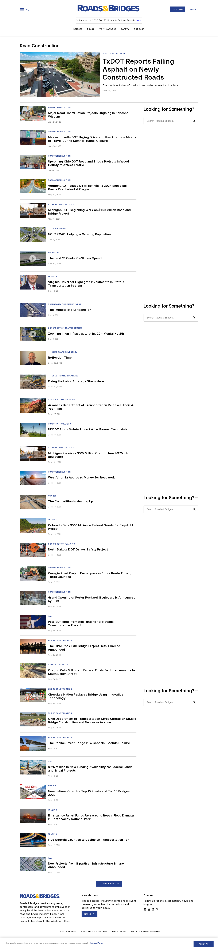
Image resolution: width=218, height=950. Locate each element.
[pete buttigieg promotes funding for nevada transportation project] (33, 622)
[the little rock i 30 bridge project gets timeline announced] (33, 646)
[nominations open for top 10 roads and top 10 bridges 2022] (33, 791)
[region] (109, 944)
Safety (125, 29)
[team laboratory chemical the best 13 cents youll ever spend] (33, 258)
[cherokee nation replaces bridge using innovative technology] (33, 695)
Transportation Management (64, 304)
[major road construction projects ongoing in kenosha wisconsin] (33, 113)
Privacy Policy (96, 943)
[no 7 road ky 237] (33, 234)
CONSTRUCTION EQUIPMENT (95, 931)
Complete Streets (58, 665)
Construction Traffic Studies (65, 328)
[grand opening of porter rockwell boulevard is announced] (33, 598)
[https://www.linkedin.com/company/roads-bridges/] (153, 909)
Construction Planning (65, 376)
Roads (91, 29)
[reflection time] (33, 358)
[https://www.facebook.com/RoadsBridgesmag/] (145, 909)
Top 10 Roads (59, 229)
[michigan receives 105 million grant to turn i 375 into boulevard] (33, 453)
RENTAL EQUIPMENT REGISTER (145, 931)
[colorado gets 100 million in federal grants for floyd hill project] (33, 525)
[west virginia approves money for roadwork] (33, 478)
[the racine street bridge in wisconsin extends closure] (33, 743)
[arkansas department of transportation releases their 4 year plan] (33, 405)
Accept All (203, 944)
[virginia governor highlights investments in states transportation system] (33, 282)
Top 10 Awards (107, 29)
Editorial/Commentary (64, 352)
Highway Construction (61, 204)
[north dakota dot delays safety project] (33, 550)
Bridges (77, 29)
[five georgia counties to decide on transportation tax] (33, 840)
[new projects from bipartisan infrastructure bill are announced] (33, 864)
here (138, 20)
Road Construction (113, 53)
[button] (22, 9)
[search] (27, 9)
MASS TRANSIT (119, 931)
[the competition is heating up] (33, 502)
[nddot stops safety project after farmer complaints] (33, 430)
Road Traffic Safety (59, 424)
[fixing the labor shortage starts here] (33, 382)
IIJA (50, 616)
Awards (52, 496)
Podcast (139, 29)
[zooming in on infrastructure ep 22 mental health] (33, 334)
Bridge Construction (60, 640)
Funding (52, 276)
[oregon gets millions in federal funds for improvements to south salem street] (33, 670)
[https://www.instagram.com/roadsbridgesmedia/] (149, 909)
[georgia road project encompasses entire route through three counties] (33, 573)
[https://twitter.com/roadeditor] (157, 909)
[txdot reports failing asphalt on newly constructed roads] (60, 74)
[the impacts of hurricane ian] (33, 310)
